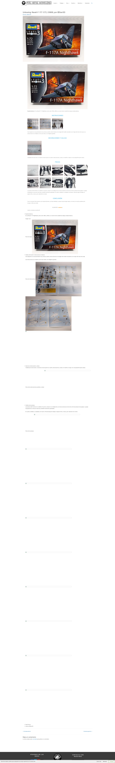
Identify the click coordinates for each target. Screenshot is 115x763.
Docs (67, 3)
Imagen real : (28, 218)
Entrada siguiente (88, 731)
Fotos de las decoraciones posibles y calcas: (34, 387)
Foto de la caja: (28, 236)
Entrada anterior (27, 731)
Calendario (87, 3)
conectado (34, 739)
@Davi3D (29, 14)
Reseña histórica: (29, 214)
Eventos (73, 3)
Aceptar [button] (111, 761)
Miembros (80, 3)
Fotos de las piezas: (29, 431)
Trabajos (61, 3)
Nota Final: (27, 724)
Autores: (27, 726)
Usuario (55, 3)
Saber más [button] (99, 761)
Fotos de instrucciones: (30, 279)
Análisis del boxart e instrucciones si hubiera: (35, 254)
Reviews (24, 14)
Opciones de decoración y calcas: (32, 366)
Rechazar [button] (105, 761)
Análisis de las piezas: (30, 405)
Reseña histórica (30, 111)
